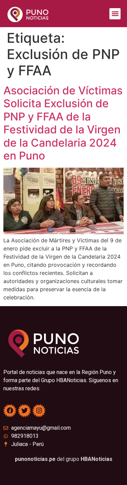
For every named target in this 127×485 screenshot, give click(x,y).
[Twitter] (24, 410)
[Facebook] (9, 410)
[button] (115, 13)
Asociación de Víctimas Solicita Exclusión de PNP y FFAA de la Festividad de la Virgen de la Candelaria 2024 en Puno (63, 123)
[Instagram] (39, 410)
